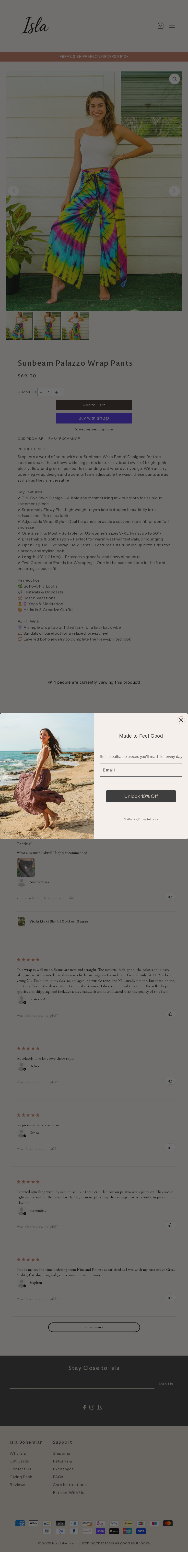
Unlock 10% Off (141, 796)
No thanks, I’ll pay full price (141, 819)
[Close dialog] (181, 720)
